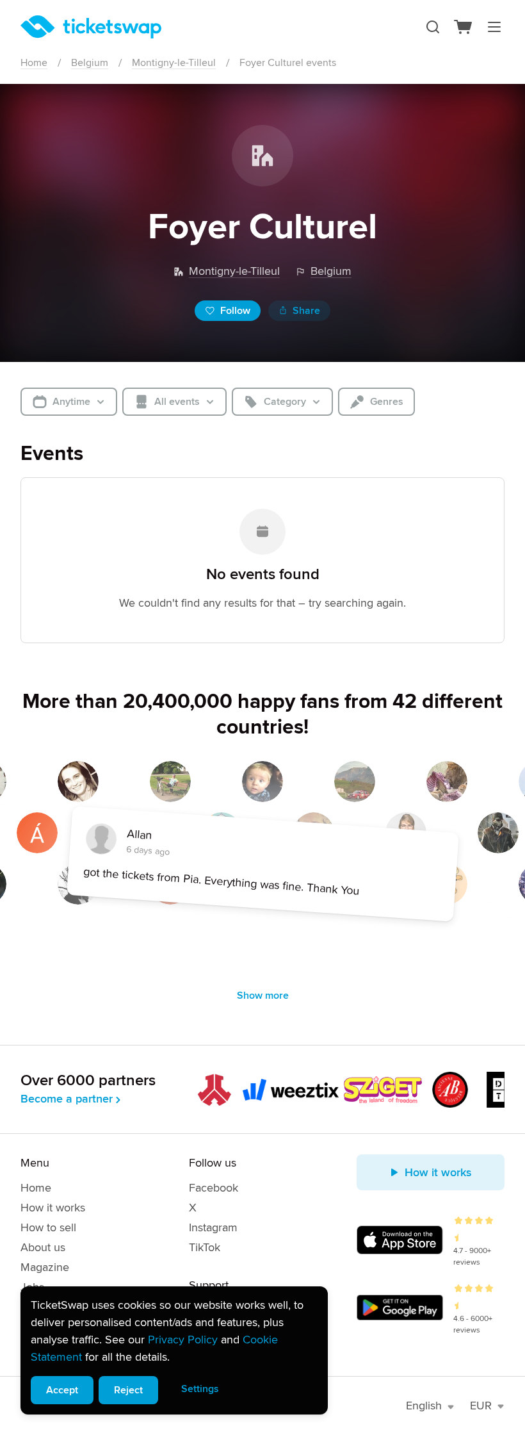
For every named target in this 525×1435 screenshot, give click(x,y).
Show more (263, 995)
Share (306, 310)
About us (42, 1247)
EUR (481, 1405)
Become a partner (66, 1099)
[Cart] (463, 27)
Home (33, 62)
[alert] (174, 1350)
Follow (235, 310)
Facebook (213, 1188)
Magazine (44, 1267)
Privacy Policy (183, 1339)
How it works (52, 1208)
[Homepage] (90, 26)
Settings (200, 1388)
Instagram (213, 1227)
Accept (62, 1390)
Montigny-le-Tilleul (174, 62)
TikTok (204, 1247)
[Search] (433, 27)
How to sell (48, 1227)
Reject (128, 1390)
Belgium (89, 62)
